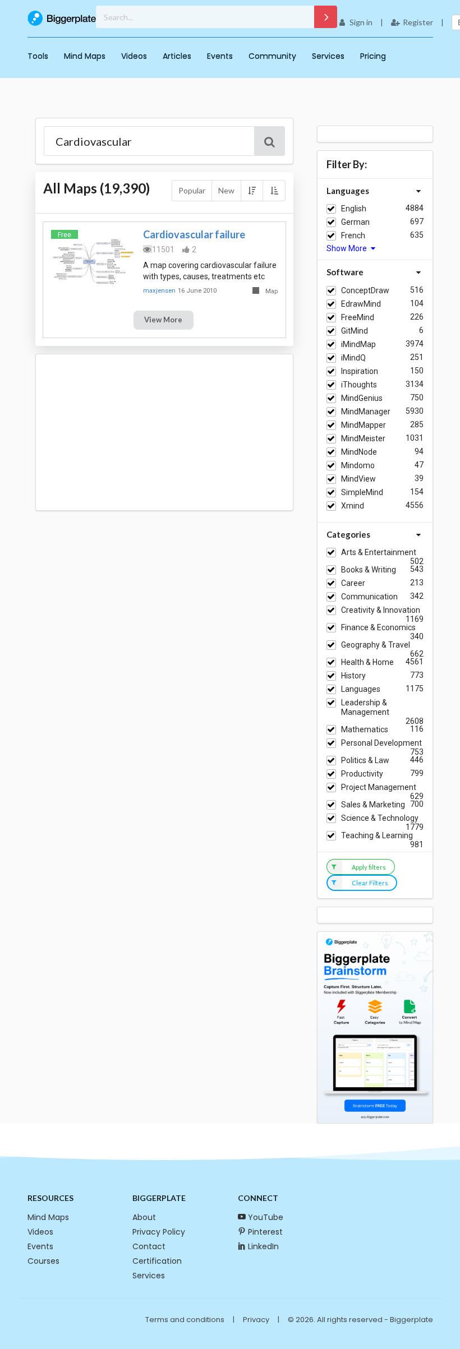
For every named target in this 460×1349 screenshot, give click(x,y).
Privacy (256, 1319)
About (144, 1217)
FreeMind (357, 317)
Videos (134, 56)
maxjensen (159, 290)
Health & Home (367, 662)
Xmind (352, 505)
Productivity (362, 773)
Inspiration (359, 371)
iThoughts (359, 384)
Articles (177, 56)
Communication (369, 596)
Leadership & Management (365, 707)
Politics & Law (365, 760)
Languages (360, 689)
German (355, 222)
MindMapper (363, 425)
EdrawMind (361, 303)
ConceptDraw (365, 290)
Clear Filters (370, 882)
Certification (157, 1261)
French (353, 235)
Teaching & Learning (377, 835)
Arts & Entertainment (378, 552)
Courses (43, 1261)
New (226, 190)
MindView (358, 478)
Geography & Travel (375, 644)
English (353, 208)
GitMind (354, 330)
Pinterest (265, 1231)
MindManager (365, 411)
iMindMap (358, 344)
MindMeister (363, 438)
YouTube (266, 1217)
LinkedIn (263, 1246)
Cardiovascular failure (194, 234)
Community (272, 56)
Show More (347, 248)
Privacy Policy (158, 1231)
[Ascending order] (274, 191)
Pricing (373, 56)
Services (328, 56)
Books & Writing (368, 569)
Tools (37, 56)
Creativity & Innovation (380, 610)
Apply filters (369, 867)
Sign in (360, 22)
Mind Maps (84, 56)
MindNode (359, 451)
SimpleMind (362, 492)
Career (353, 583)
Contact (148, 1246)
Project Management (378, 787)
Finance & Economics (378, 627)
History (353, 675)
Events (220, 56)
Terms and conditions (184, 1319)
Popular (191, 190)
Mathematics (364, 729)
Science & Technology (379, 818)
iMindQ (353, 357)
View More (163, 319)
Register (418, 22)
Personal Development (381, 742)
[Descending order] (252, 191)
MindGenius (362, 398)
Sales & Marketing (373, 804)
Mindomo (358, 465)
